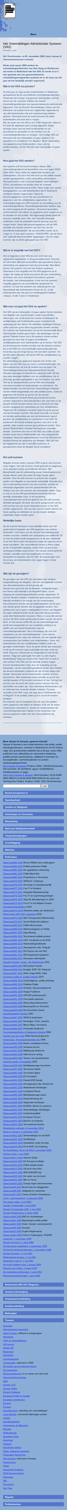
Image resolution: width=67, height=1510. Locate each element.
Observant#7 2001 (12, 1194)
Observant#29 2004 (13, 1098)
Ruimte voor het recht (13, 1036)
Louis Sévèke (9, 1414)
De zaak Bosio (10, 1370)
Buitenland (8, 1351)
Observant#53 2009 (13, 991)
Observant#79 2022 (13, 881)
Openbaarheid (12, 800)
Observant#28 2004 (13, 1102)
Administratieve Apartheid (15, 1329)
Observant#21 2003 (13, 1135)
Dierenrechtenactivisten (14, 1377)
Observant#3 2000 (12, 1227)
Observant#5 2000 (12, 1220)
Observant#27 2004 (13, 1106)
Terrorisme (8, 1484)
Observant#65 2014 (13, 940)
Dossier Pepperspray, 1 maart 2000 (20, 1213)
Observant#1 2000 (12, 1235)
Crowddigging (12, 842)
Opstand (7, 1444)
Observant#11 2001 (13, 1179)
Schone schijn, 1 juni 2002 (16, 1154)
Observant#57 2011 (13, 973)
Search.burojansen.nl (16, 793)
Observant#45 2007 (13, 1025)
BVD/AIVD (8, 1355)
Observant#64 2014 (13, 943)
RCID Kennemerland (13, 1473)
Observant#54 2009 (13, 988)
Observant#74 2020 (13, 899)
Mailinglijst (11, 1313)
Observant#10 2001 (13, 1183)
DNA (5, 1381)
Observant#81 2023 (13, 873)
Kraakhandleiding (14, 1306)
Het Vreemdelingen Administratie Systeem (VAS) (32, 45)
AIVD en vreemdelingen (14, 1340)
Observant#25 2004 (13, 1113)
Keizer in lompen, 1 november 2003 (20, 1131)
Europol (7, 1403)
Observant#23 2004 (13, 1121)
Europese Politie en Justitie (16, 1396)
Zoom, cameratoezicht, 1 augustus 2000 (23, 1198)
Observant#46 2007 (13, 1021)
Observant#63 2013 (13, 947)
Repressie (8, 1477)
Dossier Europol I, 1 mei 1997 (17, 1253)
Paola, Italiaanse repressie (16, 1451)
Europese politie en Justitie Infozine (20, 977)
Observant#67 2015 (13, 932)
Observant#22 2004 (13, 1124)
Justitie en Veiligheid (16, 807)
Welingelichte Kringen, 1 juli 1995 (19, 1257)
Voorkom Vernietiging (16, 1292)
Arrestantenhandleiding (14, 907)
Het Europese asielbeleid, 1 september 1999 (25, 1246)
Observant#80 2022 (13, 877)
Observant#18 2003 (13, 1146)
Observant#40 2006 (13, 1054)
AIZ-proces (8, 1344)
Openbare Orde (11, 1436)
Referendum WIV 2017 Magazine (22, 1284)
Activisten (7, 1326)
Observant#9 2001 (12, 1187)
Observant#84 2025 (13, 862)
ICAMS (6, 1418)
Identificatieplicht (11, 1421)
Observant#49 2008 (13, 1006)
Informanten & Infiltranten (15, 1425)
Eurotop (7, 1407)
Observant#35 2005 (13, 1076)
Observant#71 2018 (13, 918)
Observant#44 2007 (13, 1028)
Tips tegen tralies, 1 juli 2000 (17, 1202)
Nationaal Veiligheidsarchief (20, 828)
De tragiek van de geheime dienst (19, 1366)
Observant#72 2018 (13, 910)
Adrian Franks (10, 1333)
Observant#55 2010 (13, 984)
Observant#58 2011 (13, 969)
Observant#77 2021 (13, 888)
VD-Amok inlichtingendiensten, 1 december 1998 (27, 1249)
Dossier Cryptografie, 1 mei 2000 (19, 1205)
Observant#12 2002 (13, 1176)
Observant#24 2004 (13, 1117)
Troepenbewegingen (16, 835)
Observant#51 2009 (13, 999)
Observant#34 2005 (13, 1080)
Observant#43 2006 (13, 1043)
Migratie (7, 1429)
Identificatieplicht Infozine (15, 1013)
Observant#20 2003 (13, 1139)
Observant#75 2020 (13, 895)
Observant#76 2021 (13, 892)
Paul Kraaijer (9, 1458)
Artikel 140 (8, 1348)
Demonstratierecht (12, 1373)
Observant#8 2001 (12, 1191)
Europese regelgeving (14, 1399)
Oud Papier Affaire (12, 1447)
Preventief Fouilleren (13, 1469)
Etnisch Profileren (11, 1392)
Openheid (8, 1440)
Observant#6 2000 (12, 1216)
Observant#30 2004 (13, 1095)
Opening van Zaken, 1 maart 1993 (20, 1268)
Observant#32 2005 (13, 1087)
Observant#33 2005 (13, 1084)
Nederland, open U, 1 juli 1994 (18, 1261)
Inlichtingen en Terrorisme (19, 814)
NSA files (9, 850)
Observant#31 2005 (13, 1091)
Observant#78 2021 (13, 884)
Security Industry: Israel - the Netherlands (23, 962)
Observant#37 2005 (13, 1069)
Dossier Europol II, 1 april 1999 (18, 1242)
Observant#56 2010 (13, 980)
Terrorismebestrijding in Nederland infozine (24, 1032)
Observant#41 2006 (13, 1050)
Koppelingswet (10, 1410)
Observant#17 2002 (13, 1157)
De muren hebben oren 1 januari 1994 (22, 1264)
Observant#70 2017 (13, 921)
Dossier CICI (9, 1385)
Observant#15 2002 (13, 1165)
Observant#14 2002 (13, 1168)
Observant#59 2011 (13, 966)
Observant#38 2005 (13, 1065)
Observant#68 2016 (13, 929)
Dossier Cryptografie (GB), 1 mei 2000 (22, 1209)
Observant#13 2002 (13, 1172)
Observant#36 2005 (13, 1073)
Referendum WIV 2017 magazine (19, 914)
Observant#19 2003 (13, 1143)
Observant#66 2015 (13, 936)
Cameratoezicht (11, 1359)
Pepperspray (9, 1462)
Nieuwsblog (11, 821)
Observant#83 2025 (13, 866)
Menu (33, 34)
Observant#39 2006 (13, 1058)
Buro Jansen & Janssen (14, 766)
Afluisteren (8, 1337)
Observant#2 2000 (12, 1231)
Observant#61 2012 (13, 955)
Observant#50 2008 (13, 1003)
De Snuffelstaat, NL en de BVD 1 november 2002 (27, 1150)
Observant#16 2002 (13, 1161)
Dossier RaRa (10, 1388)
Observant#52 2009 (13, 995)
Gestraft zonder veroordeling (17, 1061)
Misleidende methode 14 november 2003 (23, 1128)
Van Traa (7, 1488)
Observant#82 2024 (13, 870)
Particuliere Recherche (14, 1455)
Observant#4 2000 (12, 1224)
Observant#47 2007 (13, 1017)
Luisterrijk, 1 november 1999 (17, 1239)
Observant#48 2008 (13, 1010)
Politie (6, 1466)
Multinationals (10, 1433)
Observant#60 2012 (13, 958)
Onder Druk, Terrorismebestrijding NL (21, 1039)
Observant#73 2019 (13, 903)
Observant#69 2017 (13, 925)
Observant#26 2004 (13, 1109)
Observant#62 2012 (13, 951)
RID (5, 1481)
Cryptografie (9, 1363)
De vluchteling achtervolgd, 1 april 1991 (22, 1272)
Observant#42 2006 (13, 1047)
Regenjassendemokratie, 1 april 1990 (21, 1275)
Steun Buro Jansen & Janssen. (18, 775)
